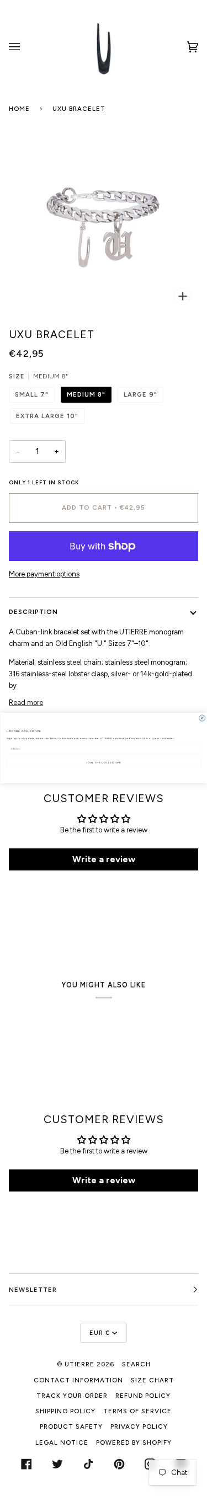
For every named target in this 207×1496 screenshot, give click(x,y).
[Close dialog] (202, 718)
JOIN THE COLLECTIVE (103, 762)
